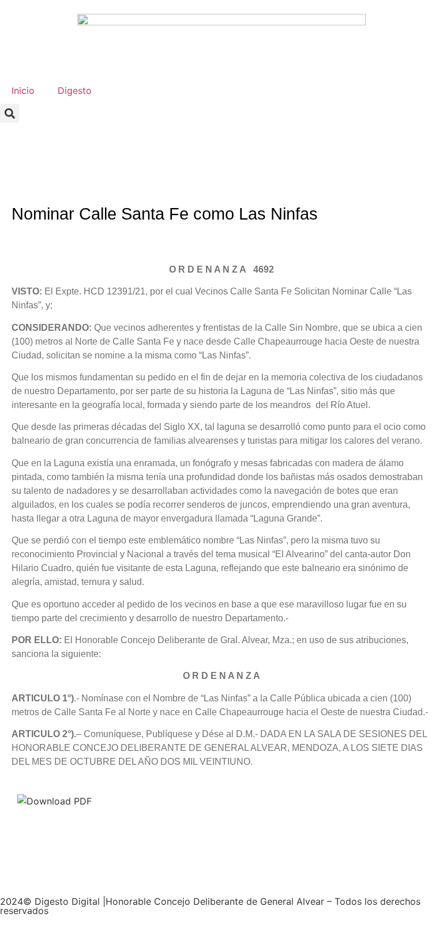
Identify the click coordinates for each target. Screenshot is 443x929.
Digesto (75, 90)
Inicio (23, 90)
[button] (9, 113)
